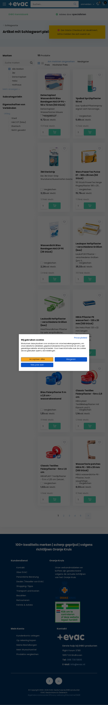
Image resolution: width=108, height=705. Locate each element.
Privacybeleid (80, 337)
